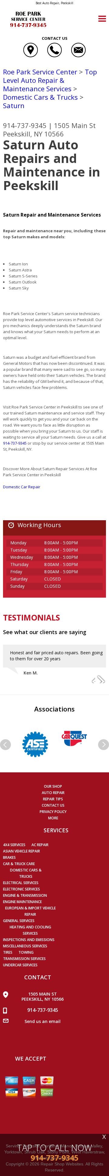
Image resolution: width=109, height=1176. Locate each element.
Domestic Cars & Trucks (40, 97)
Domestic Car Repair (21, 486)
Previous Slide (90, 678)
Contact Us (53, 805)
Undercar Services (20, 965)
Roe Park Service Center (40, 71)
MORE (53, 818)
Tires (7, 952)
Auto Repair (53, 792)
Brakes (9, 857)
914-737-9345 (25, 125)
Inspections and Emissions (28, 939)
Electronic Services (21, 889)
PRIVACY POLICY (53, 811)
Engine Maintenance (22, 901)
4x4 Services (14, 844)
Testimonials (31, 617)
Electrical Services (20, 882)
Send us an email (43, 1021)
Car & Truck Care (19, 863)
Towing (26, 952)
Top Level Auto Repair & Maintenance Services (50, 80)
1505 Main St (75, 125)
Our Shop (53, 786)
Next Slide (101, 678)
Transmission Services (24, 958)
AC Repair (39, 844)
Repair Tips (53, 799)
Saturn (14, 105)
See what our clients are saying (44, 632)
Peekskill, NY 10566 (33, 133)
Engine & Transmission (25, 895)
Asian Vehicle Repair (21, 851)
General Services (19, 920)
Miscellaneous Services (25, 946)
